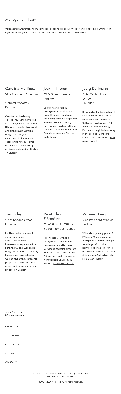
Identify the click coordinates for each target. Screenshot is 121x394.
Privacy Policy (51, 376)
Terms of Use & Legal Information (73, 373)
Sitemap (64, 376)
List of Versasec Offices (43, 373)
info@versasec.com (14, 315)
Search (73, 376)
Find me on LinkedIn (15, 269)
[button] (114, 6)
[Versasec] (18, 6)
